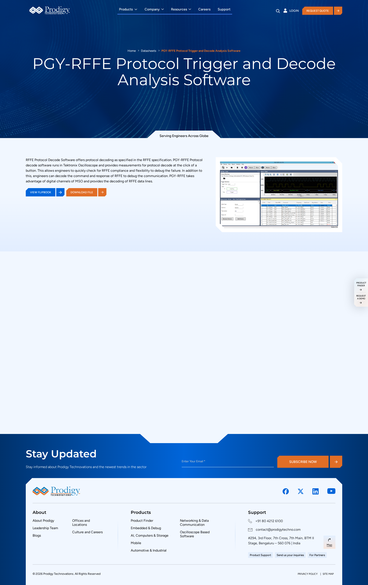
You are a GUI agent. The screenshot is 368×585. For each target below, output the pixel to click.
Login (294, 11)
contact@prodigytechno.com (278, 529)
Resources (179, 9)
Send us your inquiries (290, 555)
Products (126, 9)
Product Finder (142, 521)
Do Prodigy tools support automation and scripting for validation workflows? (222, 384)
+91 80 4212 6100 (269, 521)
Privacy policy (308, 573)
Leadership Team (45, 528)
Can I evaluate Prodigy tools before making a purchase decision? (212, 365)
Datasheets (148, 51)
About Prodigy (43, 521)
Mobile (136, 543)
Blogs (37, 535)
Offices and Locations (81, 523)
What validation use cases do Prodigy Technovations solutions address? (218, 422)
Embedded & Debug (146, 528)
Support (224, 9)
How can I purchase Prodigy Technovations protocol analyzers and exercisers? (224, 328)
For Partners (317, 555)
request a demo (361, 297)
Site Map (328, 573)
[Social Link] (286, 491)
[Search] (278, 11)
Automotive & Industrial (149, 550)
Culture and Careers (87, 532)
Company (152, 9)
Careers (204, 9)
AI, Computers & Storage (149, 535)
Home (132, 51)
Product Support (260, 555)
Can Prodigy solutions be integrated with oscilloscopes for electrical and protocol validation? (227, 403)
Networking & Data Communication (194, 523)
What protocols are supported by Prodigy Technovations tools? (211, 346)
